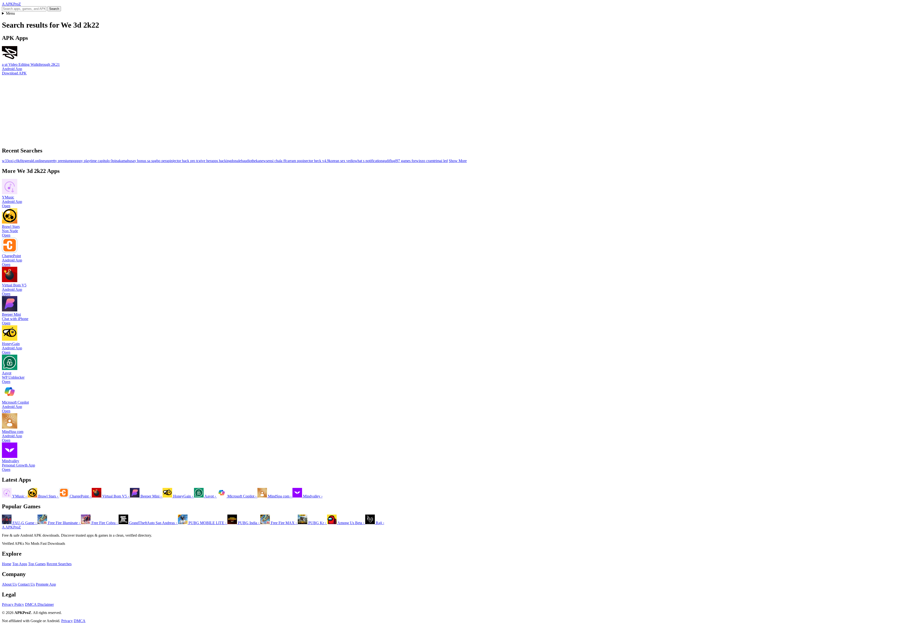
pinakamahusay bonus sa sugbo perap (141, 161)
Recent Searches (59, 564)
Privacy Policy (13, 604)
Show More (458, 161)
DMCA (79, 621)
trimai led (441, 161)
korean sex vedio (342, 161)
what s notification (368, 161)
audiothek (250, 161)
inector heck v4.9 (316, 161)
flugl (392, 161)
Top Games (37, 564)
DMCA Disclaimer (39, 604)
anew (262, 161)
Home (6, 564)
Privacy (67, 621)
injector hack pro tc (184, 161)
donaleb (237, 161)
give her (205, 161)
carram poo (294, 161)
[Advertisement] (146, 109)
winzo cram (425, 161)
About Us (9, 584)
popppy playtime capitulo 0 (92, 161)
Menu (10, 13)
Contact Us (26, 584)
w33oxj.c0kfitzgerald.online (23, 161)
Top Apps (19, 564)
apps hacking (221, 161)
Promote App (46, 584)
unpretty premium (57, 161)
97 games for (406, 161)
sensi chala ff (276, 161)
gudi (385, 161)
